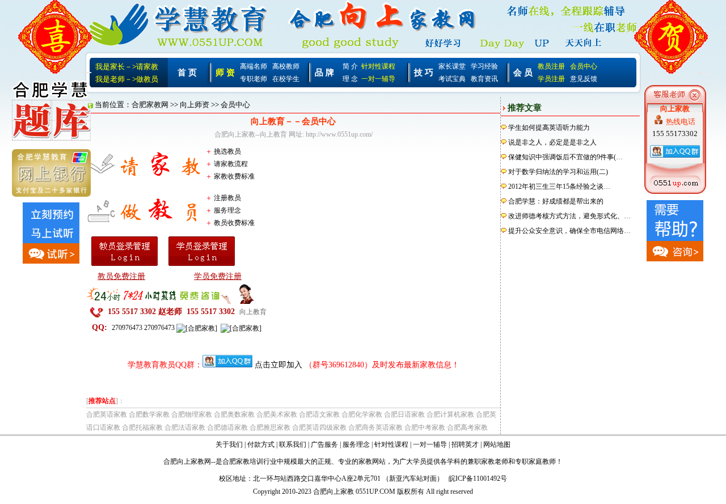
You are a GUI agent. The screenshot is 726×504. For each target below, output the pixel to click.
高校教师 (285, 66)
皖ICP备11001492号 (478, 478)
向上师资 (194, 104)
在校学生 (285, 79)
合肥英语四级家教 (319, 427)
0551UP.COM (375, 491)
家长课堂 (452, 66)
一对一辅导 (378, 79)
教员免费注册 (121, 276)
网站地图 (496, 444)
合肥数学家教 (149, 414)
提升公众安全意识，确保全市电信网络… (569, 231)
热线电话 (680, 121)
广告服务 (324, 444)
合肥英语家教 (106, 414)
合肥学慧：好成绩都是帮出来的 (555, 201)
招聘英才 (465, 444)
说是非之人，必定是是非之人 (552, 142)
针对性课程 (378, 66)
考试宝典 (452, 79)
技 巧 (423, 72)
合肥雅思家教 (270, 427)
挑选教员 (227, 151)
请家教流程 (231, 164)
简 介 (350, 66)
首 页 (187, 72)
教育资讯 (484, 79)
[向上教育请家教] (126, 162)
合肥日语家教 (404, 414)
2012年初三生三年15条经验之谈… (559, 186)
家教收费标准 (234, 176)
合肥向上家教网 (187, 461)
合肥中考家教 (424, 427)
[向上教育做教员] (126, 207)
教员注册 (551, 66)
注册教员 (227, 198)
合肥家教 (236, 461)
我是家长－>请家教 (126, 66)
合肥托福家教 (142, 427)
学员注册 (551, 79)
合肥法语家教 (184, 427)
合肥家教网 (150, 104)
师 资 (225, 72)
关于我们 (229, 444)
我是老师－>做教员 (126, 79)
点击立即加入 (278, 365)
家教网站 (372, 461)
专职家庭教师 (535, 461)
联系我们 (292, 444)
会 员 (523, 72)
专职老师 (253, 79)
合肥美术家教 (276, 414)
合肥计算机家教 (450, 414)
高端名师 (253, 66)
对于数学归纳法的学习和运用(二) (558, 172)
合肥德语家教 (227, 427)
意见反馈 (583, 79)
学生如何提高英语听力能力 (549, 128)
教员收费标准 (234, 223)
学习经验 (484, 66)
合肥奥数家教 (234, 414)
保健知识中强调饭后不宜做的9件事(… (565, 157)
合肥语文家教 (319, 414)
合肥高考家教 (467, 427)
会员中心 (583, 66)
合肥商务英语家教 (375, 427)
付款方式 (261, 444)
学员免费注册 (218, 276)
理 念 (350, 79)
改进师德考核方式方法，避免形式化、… (569, 216)
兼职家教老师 (487, 461)
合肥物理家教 (191, 414)
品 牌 (324, 72)
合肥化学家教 (361, 414)
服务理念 (227, 210)
